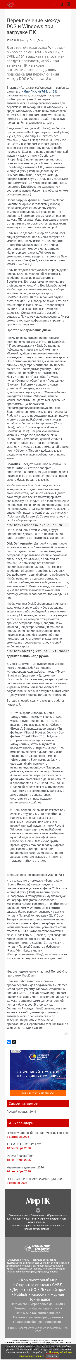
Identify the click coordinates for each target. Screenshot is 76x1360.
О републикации (49, 1218)
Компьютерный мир (39, 1280)
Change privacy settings (36, 1228)
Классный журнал (47, 1294)
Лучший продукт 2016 (21, 1111)
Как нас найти (15, 1218)
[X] (14, 1042)
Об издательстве (18, 1215)
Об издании (37, 1215)
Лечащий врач (53, 1289)
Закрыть (52, 1356)
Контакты (31, 1218)
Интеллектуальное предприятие (37, 1317)
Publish (20, 1294)
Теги (64, 1218)
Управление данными (46, 1304)
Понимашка (39, 1299)
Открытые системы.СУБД (39, 1285)
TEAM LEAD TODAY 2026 (24, 1144)
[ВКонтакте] (9, 1042)
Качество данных (45, 1313)
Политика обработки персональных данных (37, 1225)
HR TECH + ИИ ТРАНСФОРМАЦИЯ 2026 (35, 1179)
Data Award (19, 1304)
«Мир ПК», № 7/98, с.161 (39, 91)
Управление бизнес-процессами (37, 1322)
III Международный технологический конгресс (38, 1132)
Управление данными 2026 (25, 1167)
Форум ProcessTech (20, 1155)
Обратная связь (56, 1215)
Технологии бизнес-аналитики (36, 1308)
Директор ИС (24, 1289)
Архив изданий (36, 1222)
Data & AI (22, 1313)
